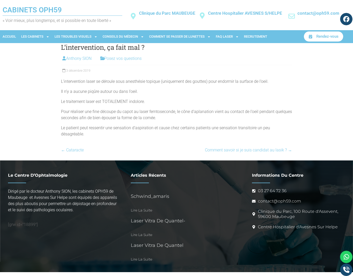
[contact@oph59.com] (291, 16)
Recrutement (255, 36)
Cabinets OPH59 (32, 10)
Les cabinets (32, 36)
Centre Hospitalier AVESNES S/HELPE (245, 13)
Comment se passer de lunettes (177, 36)
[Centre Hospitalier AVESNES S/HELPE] (202, 15)
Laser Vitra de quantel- (158, 221)
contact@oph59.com (318, 13)
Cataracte (72, 150)
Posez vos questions (123, 58)
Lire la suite (141, 210)
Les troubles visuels (73, 36)
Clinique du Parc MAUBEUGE (167, 13)
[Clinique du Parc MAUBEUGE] (133, 16)
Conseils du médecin (120, 36)
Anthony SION (78, 58)
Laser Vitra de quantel (157, 245)
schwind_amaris (150, 196)
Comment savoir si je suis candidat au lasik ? (248, 150)
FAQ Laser (224, 36)
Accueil (9, 36)
